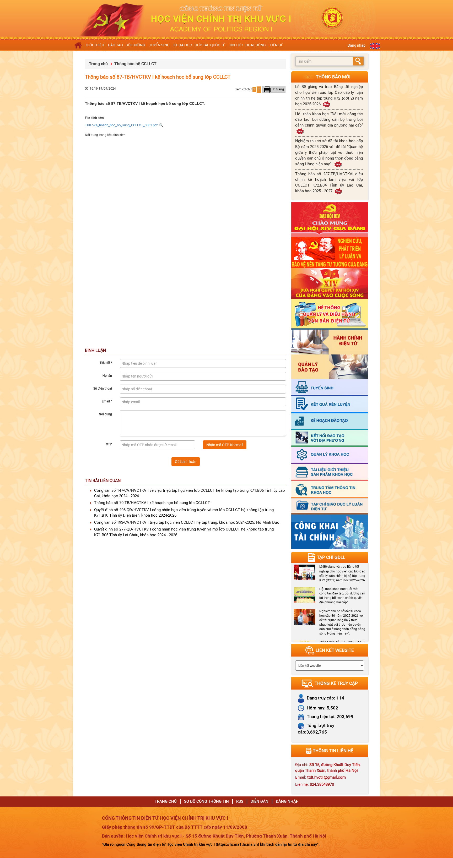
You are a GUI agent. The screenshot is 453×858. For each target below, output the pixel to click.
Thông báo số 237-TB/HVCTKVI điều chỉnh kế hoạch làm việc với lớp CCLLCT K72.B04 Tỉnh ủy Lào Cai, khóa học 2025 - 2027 (329, 183)
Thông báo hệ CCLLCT (135, 63)
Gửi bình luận (185, 462)
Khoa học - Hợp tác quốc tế (199, 45)
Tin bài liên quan (103, 480)
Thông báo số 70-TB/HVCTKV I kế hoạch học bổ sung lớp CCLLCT (152, 502)
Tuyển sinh (159, 45)
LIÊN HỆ (276, 45)
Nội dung (105, 414)
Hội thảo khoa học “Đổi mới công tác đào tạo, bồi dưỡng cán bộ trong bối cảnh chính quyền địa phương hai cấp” (329, 120)
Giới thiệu (95, 45)
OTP (109, 444)
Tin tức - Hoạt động (247, 45)
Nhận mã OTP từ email (224, 445)
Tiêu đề (106, 363)
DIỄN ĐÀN (259, 801)
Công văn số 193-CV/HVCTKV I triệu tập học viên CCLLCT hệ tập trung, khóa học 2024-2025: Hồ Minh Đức (186, 522)
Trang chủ (98, 63)
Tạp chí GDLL (331, 557)
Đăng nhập (356, 45)
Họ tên (107, 376)
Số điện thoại (102, 388)
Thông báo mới (333, 76)
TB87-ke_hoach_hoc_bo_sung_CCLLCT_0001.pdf (121, 125)
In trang (278, 89)
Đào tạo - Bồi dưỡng (126, 45)
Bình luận (95, 350)
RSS (239, 801)
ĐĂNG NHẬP (287, 801)
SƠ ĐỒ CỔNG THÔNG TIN (206, 801)
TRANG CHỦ (166, 801)
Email (107, 401)
